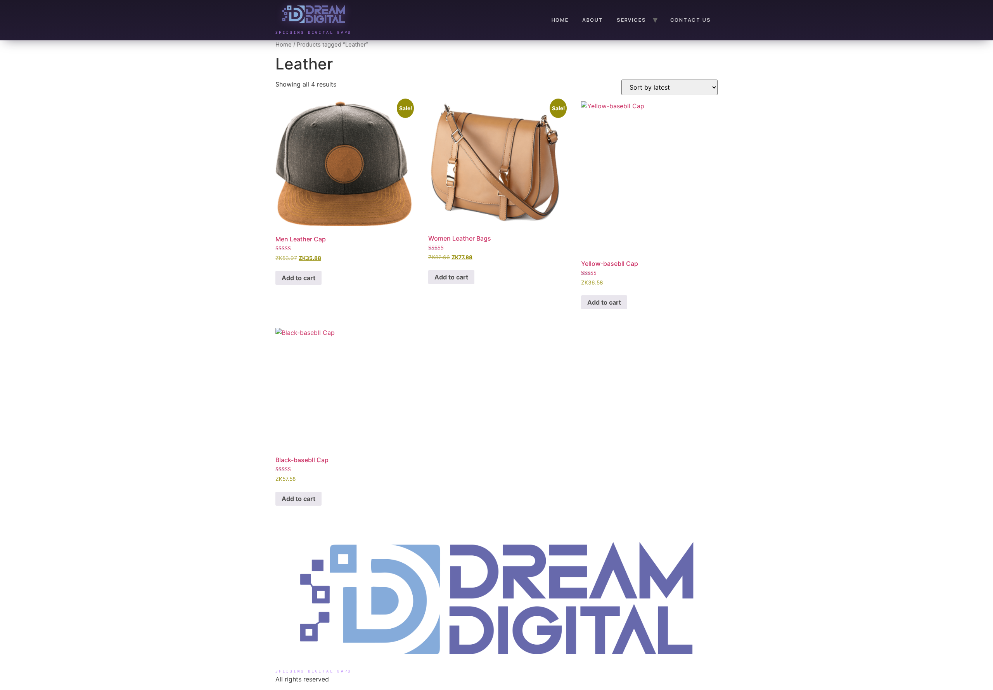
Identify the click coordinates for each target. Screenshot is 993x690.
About (592, 19)
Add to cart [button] (298, 278)
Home (560, 19)
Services (631, 19)
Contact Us (690, 19)
